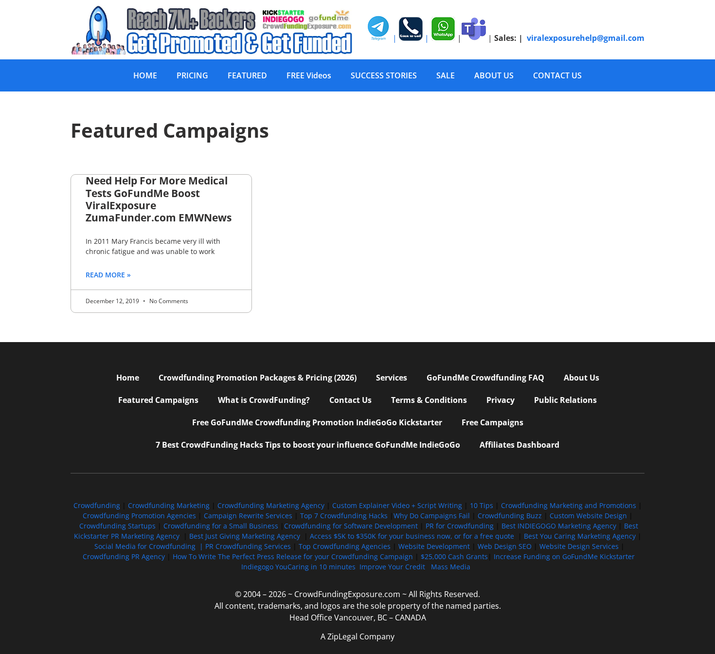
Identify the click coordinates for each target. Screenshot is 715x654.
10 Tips (481, 505)
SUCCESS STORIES (384, 75)
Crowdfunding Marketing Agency (270, 505)
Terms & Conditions (429, 400)
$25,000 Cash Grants (454, 556)
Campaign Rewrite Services (248, 515)
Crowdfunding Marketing (170, 505)
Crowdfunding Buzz (510, 515)
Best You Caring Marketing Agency (580, 536)
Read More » (108, 274)
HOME (145, 75)
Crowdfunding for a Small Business (220, 525)
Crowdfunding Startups (117, 525)
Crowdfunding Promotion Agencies (139, 515)
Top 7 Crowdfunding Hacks (344, 515)
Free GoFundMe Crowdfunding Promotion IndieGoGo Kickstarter (317, 422)
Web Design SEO (505, 546)
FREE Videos (308, 75)
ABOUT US (494, 75)
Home (127, 377)
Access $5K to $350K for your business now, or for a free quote (412, 536)
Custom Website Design (588, 515)
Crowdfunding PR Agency (124, 556)
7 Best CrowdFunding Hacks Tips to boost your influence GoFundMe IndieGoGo (308, 444)
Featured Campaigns (158, 400)
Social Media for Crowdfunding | (149, 546)
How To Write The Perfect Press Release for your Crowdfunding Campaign (293, 556)
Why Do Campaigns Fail (431, 515)
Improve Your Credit (393, 566)
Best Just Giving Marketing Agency (244, 536)
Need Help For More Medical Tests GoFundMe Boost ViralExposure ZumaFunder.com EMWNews (159, 199)
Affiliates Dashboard (519, 444)
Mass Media (450, 566)
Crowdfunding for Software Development (351, 525)
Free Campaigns (492, 422)
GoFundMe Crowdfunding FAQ (485, 377)
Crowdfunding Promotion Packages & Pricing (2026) (258, 377)
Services (391, 377)
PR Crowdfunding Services (248, 546)
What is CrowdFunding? (264, 400)
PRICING (192, 75)
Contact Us (350, 400)
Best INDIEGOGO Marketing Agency (558, 525)
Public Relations (565, 400)
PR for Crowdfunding (460, 525)
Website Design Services (579, 546)
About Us (581, 377)
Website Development (434, 546)
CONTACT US (557, 75)
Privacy (500, 400)
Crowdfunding (96, 505)
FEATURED (247, 75)
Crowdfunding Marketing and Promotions (568, 505)
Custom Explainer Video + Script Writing (397, 505)
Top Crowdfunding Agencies (345, 546)
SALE (445, 75)
